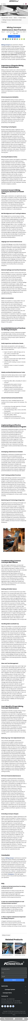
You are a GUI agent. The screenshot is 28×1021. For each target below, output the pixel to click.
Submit (14, 980)
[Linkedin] (5, 1006)
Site (17, 33)
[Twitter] (8, 1006)
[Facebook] (2, 1006)
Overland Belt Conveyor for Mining (7, 955)
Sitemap (20, 1013)
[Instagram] (13, 1006)
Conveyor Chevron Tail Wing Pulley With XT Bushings (20, 955)
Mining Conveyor (6, 935)
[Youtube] (11, 1006)
